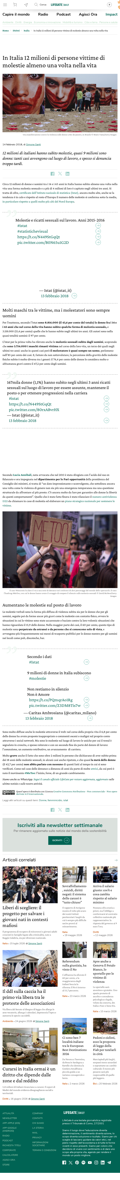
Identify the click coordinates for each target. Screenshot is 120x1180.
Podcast (64, 14)
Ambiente (7, 22)
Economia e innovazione (47, 22)
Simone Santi (33, 144)
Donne (42, 800)
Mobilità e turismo (72, 22)
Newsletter (26, 4)
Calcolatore (10, 1155)
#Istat (34, 662)
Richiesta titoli (11, 1145)
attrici (94, 768)
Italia (5, 943)
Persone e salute (108, 22)
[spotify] (83, 1162)
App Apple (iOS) (11, 1123)
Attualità (8, 1113)
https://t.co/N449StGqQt (38, 236)
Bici (95, 1083)
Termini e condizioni (44, 1150)
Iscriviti (57, 840)
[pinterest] (77, 1162)
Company (37, 1113)
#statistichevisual (32, 231)
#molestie (37, 678)
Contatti (37, 1118)
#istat (22, 225)
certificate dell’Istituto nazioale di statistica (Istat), (49, 192)
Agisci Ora (88, 14)
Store (15, 4)
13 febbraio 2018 (55, 295)
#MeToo (30, 773)
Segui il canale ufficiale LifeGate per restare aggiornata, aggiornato (71, 779)
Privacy (37, 1137)
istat (65, 800)
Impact (112, 14)
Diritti (18, 22)
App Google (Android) (9, 1129)
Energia (28, 22)
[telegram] (109, 1162)
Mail (35, 1132)
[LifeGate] (60, 4)
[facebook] (64, 1162)
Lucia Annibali (22, 474)
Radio (43, 14)
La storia (38, 1127)
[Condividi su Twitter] (60, 174)
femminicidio (55, 800)
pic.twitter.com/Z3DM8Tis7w (55, 705)
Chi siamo (38, 1123)
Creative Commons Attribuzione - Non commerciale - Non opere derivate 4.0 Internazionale (66, 792)
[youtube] (90, 1162)
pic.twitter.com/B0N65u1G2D (43, 242)
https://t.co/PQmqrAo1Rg (51, 699)
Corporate (9, 1150)
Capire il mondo (16, 14)
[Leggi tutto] (115, 860)
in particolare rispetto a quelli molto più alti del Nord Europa (38, 201)
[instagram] (96, 1162)
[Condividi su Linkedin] (67, 174)
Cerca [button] (43, 4)
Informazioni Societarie (40, 1144)
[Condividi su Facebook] (52, 174)
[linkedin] (103, 1162)
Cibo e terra (91, 22)
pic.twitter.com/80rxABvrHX (34, 409)
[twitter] (70, 1162)
